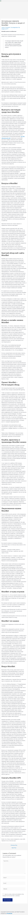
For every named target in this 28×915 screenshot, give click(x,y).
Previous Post (14, 845)
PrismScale (9, 913)
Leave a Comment (6, 27)
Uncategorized (14, 27)
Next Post (14, 847)
